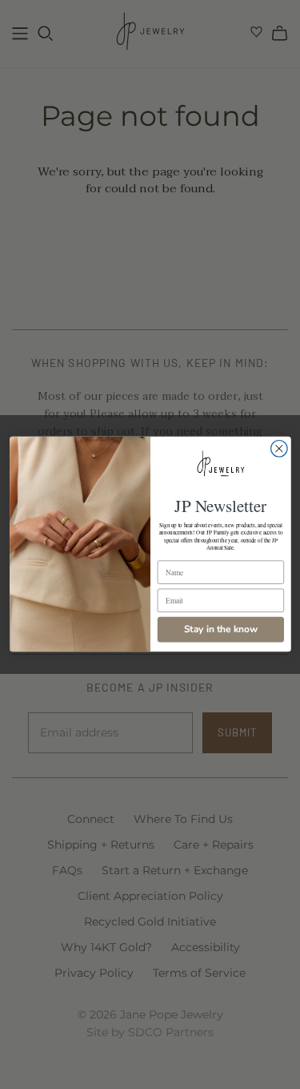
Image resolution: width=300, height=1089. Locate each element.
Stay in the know (220, 629)
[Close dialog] (278, 449)
